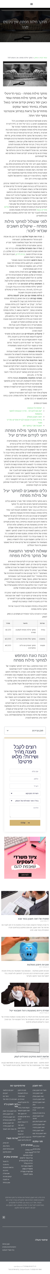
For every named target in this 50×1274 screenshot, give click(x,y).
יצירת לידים (20, 254)
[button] (31, 4)
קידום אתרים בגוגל (13, 1269)
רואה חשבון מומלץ (34, 417)
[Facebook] (3, 1217)
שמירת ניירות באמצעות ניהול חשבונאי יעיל (29, 1010)
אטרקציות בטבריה (27, 1171)
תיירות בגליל (28, 1163)
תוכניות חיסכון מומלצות (38, 964)
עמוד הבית (43, 57)
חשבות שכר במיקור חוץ (32, 426)
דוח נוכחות (29, 1150)
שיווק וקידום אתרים (26, 1160)
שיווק (36, 57)
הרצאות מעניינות (27, 1166)
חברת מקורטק (28, 1155)
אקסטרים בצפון (27, 1169)
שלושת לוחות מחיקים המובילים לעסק (31, 1056)
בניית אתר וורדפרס (26, 1158)
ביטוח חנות (29, 1152)
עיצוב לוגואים (28, 1174)
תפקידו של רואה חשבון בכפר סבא (33, 918)
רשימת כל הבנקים (34, 408)
